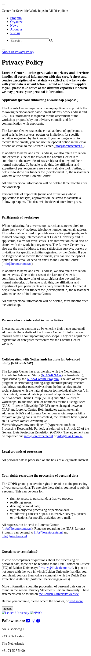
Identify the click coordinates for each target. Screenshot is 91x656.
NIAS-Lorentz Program (43, 379)
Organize (16, 21)
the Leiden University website (59, 594)
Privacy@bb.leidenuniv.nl (56, 567)
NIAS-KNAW (52, 375)
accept (7, 608)
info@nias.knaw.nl (70, 436)
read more (76, 601)
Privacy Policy (24, 52)
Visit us (15, 33)
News (14, 25)
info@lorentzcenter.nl (69, 146)
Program (16, 18)
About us (16, 29)
